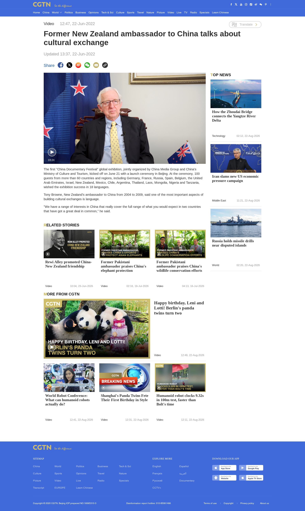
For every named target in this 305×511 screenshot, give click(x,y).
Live (179, 13)
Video (170, 13)
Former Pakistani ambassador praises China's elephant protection (123, 266)
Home (36, 13)
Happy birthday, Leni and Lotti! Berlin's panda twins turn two (179, 307)
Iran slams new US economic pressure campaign (235, 178)
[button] (52, 152)
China (46, 13)
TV (185, 13)
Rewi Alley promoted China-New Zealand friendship (68, 264)
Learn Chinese (220, 13)
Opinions (93, 13)
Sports (130, 13)
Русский (157, 481)
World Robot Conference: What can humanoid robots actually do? (67, 400)
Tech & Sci (107, 13)
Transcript (38, 488)
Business (80, 13)
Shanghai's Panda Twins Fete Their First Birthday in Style (124, 398)
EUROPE (59, 488)
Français (157, 474)
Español (184, 466)
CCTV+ (156, 488)
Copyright (229, 503)
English (156, 466)
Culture (120, 13)
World (55, 13)
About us (264, 503)
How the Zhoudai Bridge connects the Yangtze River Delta (234, 116)
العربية (182, 474)
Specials (204, 13)
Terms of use (210, 503)
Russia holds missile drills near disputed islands (233, 243)
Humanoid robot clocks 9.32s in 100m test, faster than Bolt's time (180, 400)
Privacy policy (247, 503)
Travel (140, 13)
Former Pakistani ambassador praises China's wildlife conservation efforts (179, 266)
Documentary (186, 481)
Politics (69, 13)
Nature (150, 13)
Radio (193, 13)
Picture (161, 13)
